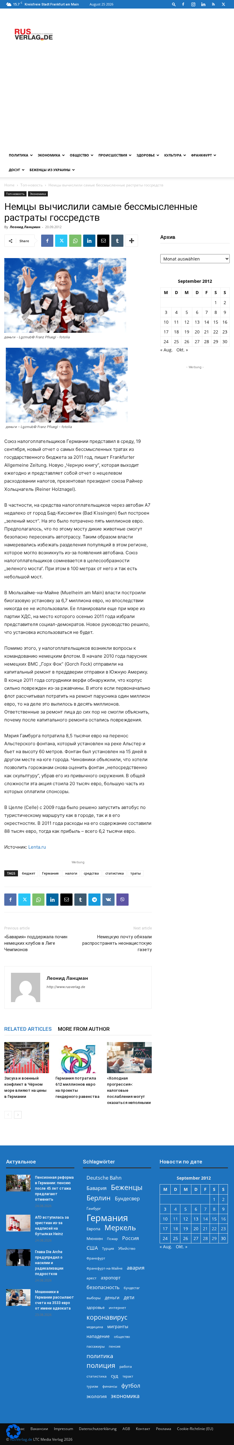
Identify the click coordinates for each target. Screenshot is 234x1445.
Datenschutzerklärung (98, 1428)
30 (224, 341)
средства (91, 873)
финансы (109, 1386)
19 (186, 332)
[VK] (108, 899)
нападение (98, 1336)
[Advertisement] (117, 102)
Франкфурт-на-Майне (104, 1268)
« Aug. (166, 350)
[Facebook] (183, 4)
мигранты (117, 1326)
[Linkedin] (203, 4)
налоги (71, 873)
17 (166, 332)
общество (122, 1336)
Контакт (143, 1428)
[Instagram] (193, 4)
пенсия (114, 1346)
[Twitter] (223, 4)
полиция (101, 1365)
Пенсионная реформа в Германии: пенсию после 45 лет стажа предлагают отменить (54, 1188)
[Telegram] (94, 899)
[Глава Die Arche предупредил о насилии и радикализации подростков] (18, 1257)
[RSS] (213, 4)
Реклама (163, 1428)
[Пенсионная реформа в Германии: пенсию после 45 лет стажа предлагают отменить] (18, 1183)
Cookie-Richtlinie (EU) (195, 1428)
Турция (108, 1248)
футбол (130, 1385)
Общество (79, 155)
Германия (50, 873)
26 (186, 341)
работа (125, 1366)
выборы (94, 1297)
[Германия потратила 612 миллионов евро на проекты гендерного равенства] (77, 1057)
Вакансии (39, 1428)
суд (114, 1376)
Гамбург (94, 1208)
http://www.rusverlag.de (66, 987)
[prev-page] (8, 1115)
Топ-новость (31, 185)
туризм (92, 1386)
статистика (114, 873)
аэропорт (111, 1278)
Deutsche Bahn (104, 1178)
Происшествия (112, 155)
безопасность (103, 1287)
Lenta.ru (37, 847)
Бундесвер (127, 1198)
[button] (174, 4)
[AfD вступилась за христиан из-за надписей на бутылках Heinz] (18, 1223)
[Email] (103, 241)
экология (97, 1396)
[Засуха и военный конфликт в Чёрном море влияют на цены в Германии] (26, 1057)
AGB (126, 1428)
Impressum (63, 1428)
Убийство (126, 1248)
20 (197, 332)
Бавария (97, 1188)
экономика (125, 1396)
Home (9, 185)
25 (176, 341)
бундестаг (132, 1288)
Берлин (99, 1198)
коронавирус (107, 1317)
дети (129, 1297)
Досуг (14, 169)
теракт (127, 1376)
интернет (117, 1307)
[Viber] (122, 899)
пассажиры (96, 1346)
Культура (173, 155)
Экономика (49, 155)
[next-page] (18, 1115)
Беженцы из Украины (50, 169)
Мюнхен (95, 1238)
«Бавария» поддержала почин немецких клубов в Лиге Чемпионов (35, 943)
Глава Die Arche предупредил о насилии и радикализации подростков (49, 1263)
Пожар (112, 1238)
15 (215, 322)
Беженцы (127, 1187)
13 (197, 322)
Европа (93, 1228)
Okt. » (182, 350)
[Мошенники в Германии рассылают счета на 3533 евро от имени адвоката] (18, 1297)
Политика (18, 155)
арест (92, 1278)
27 (197, 341)
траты (135, 873)
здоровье (96, 1307)
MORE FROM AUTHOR (84, 1029)
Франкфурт (201, 155)
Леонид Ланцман (25, 227)
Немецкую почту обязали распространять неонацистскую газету (117, 943)
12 (186, 322)
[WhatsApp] (75, 241)
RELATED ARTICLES (28, 1029)
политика (100, 1356)
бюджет (28, 873)
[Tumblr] (117, 241)
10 (166, 322)
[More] (131, 241)
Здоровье (145, 155)
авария (135, 1267)
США (92, 1248)
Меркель (120, 1227)
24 (166, 341)
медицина (95, 1327)
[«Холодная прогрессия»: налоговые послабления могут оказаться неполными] (129, 1057)
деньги (112, 1297)
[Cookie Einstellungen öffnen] (13, 1437)
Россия (130, 1238)
